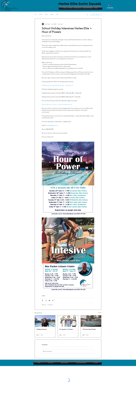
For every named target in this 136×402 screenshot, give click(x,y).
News (46, 14)
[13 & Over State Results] (91, 321)
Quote (51, 14)
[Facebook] (109, 5)
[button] (77, 8)
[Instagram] (111, 5)
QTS (57, 14)
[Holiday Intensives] (45, 321)
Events (40, 14)
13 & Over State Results (89, 329)
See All (99, 312)
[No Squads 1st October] (68, 321)
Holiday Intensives (41, 329)
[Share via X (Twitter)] (46, 300)
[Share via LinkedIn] (49, 300)
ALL (35, 14)
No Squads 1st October (66, 329)
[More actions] (93, 24)
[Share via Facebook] (42, 300)
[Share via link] (53, 300)
